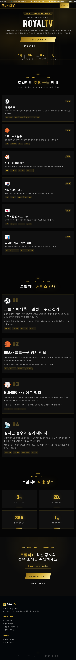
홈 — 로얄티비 (7, 621)
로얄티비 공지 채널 (8, 639)
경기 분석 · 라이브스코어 (10, 627)
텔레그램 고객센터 (8, 643)
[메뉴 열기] (72, 5)
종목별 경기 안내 (8, 624)
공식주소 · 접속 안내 (9, 630)
